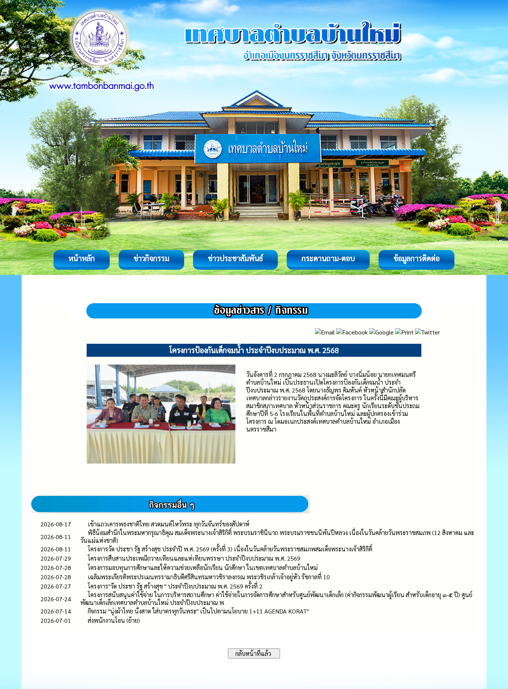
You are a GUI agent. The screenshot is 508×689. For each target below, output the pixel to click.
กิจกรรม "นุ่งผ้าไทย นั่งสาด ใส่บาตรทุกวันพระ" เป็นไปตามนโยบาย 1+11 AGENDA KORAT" (198, 611)
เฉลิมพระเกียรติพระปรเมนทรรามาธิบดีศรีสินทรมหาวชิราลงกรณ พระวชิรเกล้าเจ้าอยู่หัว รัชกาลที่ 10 (209, 577)
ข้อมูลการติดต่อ (416, 258)
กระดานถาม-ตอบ (328, 258)
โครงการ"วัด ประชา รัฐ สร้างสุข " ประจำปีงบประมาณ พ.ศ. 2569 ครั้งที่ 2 (175, 586)
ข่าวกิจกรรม (151, 258)
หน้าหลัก (81, 258)
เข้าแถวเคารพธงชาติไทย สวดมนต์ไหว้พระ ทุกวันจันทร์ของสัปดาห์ (169, 524)
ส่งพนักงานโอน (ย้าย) (114, 620)
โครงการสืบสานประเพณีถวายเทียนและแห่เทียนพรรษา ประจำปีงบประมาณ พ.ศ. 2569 (194, 558)
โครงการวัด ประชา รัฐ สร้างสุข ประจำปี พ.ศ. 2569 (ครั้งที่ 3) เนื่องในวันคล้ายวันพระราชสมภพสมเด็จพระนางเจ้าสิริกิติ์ (230, 549)
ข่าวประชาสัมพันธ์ (235, 258)
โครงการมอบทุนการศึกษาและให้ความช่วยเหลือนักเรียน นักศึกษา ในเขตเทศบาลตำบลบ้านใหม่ (203, 567)
